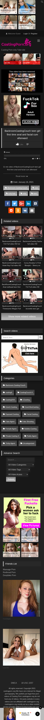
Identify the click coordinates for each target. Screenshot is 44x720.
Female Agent (11, 429)
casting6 (9, 392)
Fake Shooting (28, 421)
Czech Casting (11, 407)
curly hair (11, 193)
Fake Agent (10, 421)
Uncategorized (28, 443)
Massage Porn (9, 569)
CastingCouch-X (26, 392)
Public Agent (31, 436)
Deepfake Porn (9, 575)
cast (36, 188)
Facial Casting (32, 414)
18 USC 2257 (27, 683)
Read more (21, 176)
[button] (42, 2)
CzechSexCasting (31, 407)
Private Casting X (12, 436)
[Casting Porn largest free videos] (18, 43)
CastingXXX (10, 400)
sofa (24, 193)
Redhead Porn (9, 572)
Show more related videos (22, 316)
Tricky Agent (10, 443)
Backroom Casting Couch (17, 188)
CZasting (26, 400)
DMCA (14, 683)
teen (35, 193)
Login (25, 34)
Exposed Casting (12, 414)
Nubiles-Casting (30, 429)
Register (34, 34)
